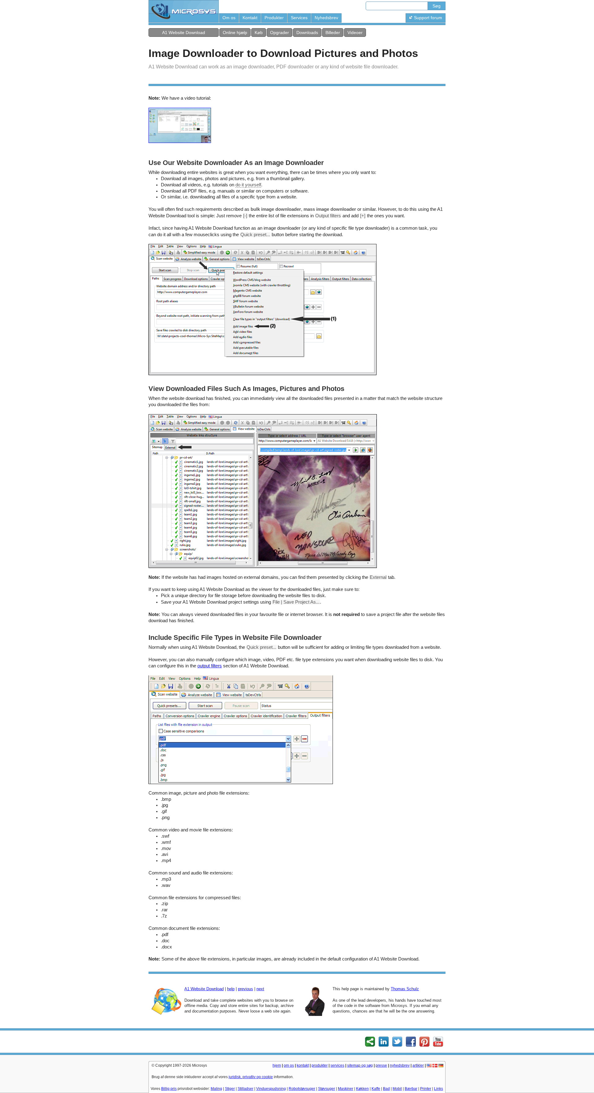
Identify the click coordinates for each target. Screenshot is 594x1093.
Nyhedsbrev (326, 17)
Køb (259, 32)
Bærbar (411, 1088)
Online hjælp (235, 32)
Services (299, 17)
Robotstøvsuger (302, 1088)
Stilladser (245, 1088)
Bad (386, 1088)
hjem (277, 1065)
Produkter (274, 17)
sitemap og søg (360, 1065)
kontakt (303, 1065)
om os (289, 1065)
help (231, 989)
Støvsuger (326, 1088)
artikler (418, 1065)
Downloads (307, 32)
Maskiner (345, 1088)
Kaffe (376, 1088)
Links (438, 1088)
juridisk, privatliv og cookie (251, 1077)
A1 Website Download (183, 32)
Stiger (230, 1088)
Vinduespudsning (271, 1088)
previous (245, 989)
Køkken (362, 1088)
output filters (209, 665)
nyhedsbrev (400, 1065)
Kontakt (250, 17)
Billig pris (169, 1088)
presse (381, 1065)
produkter (320, 1065)
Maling (216, 1088)
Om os (228, 17)
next (260, 989)
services (337, 1065)
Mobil (397, 1088)
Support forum (428, 17)
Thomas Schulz (405, 989)
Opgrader (279, 32)
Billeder (332, 32)
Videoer (355, 32)
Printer (425, 1088)
